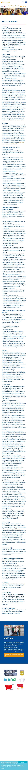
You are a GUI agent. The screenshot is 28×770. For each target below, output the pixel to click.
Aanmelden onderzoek (13, 5)
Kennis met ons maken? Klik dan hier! (14, 655)
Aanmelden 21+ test (14, 7)
